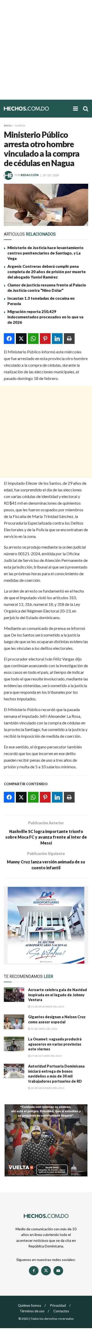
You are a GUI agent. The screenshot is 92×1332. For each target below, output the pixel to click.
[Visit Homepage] (36, 108)
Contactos (61, 1311)
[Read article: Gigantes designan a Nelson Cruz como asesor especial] (14, 1021)
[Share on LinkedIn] (57, 338)
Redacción (30, 175)
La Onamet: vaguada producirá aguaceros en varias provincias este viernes (55, 1044)
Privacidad (58, 1305)
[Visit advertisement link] (46, 925)
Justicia (20, 125)
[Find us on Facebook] (34, 1270)
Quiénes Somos (29, 1305)
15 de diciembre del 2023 (47, 1006)
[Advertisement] (46, 50)
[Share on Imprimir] (69, 338)
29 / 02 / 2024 (50, 175)
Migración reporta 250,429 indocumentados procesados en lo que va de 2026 (45, 317)
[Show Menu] (75, 109)
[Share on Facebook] (9, 338)
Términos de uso (32, 1311)
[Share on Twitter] (21, 338)
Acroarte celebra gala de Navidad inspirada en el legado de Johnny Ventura (57, 995)
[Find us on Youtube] (58, 1270)
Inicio (7, 125)
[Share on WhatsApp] (33, 338)
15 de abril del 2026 (43, 1028)
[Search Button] (85, 109)
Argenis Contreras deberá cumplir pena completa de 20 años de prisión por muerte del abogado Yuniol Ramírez (46, 271)
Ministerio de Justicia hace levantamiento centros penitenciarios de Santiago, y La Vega (45, 253)
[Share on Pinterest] (45, 338)
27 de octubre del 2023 (46, 1055)
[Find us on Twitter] (46, 1270)
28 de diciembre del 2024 (47, 1088)
